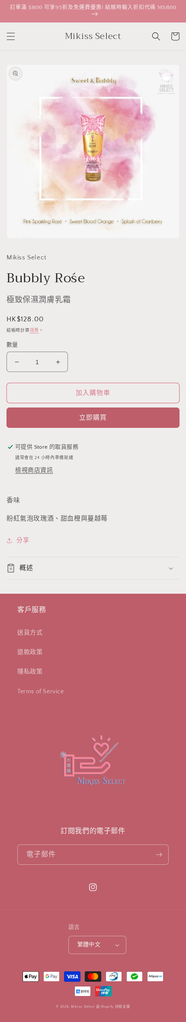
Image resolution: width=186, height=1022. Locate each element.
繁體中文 (89, 944)
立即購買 (93, 417)
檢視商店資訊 (34, 470)
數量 (12, 345)
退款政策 (29, 652)
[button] (10, 36)
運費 (34, 330)
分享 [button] (22, 540)
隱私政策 (29, 671)
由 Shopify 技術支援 (113, 1007)
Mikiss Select (83, 1007)
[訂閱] (158, 854)
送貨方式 (29, 632)
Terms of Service (40, 691)
